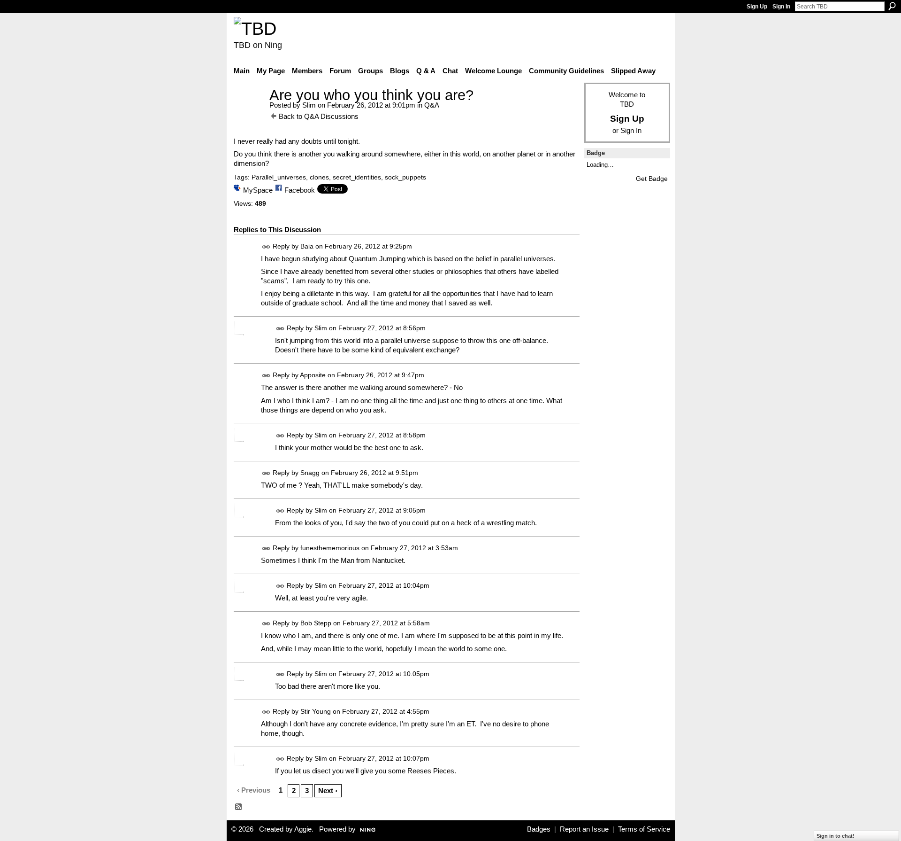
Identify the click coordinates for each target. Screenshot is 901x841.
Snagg (310, 472)
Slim (309, 105)
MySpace (258, 190)
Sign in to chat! (836, 836)
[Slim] (249, 112)
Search (892, 6)
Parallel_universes (279, 177)
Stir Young (315, 711)
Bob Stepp (315, 623)
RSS (239, 807)
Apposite (313, 375)
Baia (306, 246)
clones (319, 177)
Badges (538, 829)
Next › (327, 790)
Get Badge (652, 178)
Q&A (431, 105)
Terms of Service (644, 829)
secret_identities (357, 177)
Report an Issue (584, 829)
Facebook (299, 190)
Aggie (303, 829)
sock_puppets (405, 177)
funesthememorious (329, 548)
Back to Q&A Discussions (319, 116)
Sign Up (757, 6)
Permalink (266, 246)
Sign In (781, 6)
